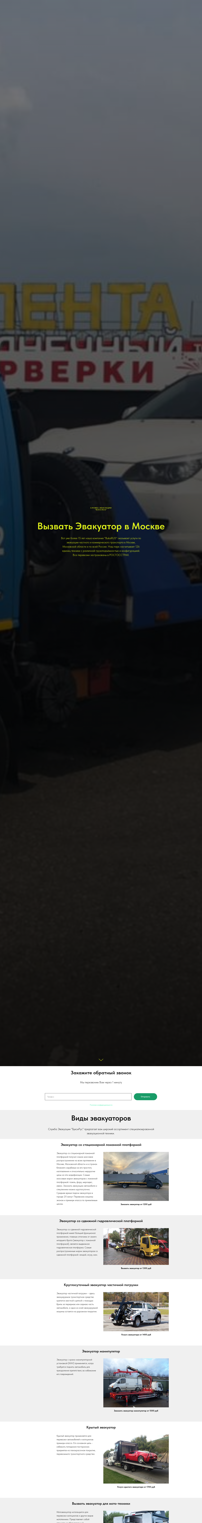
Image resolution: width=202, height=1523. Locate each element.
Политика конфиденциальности (101, 1105)
